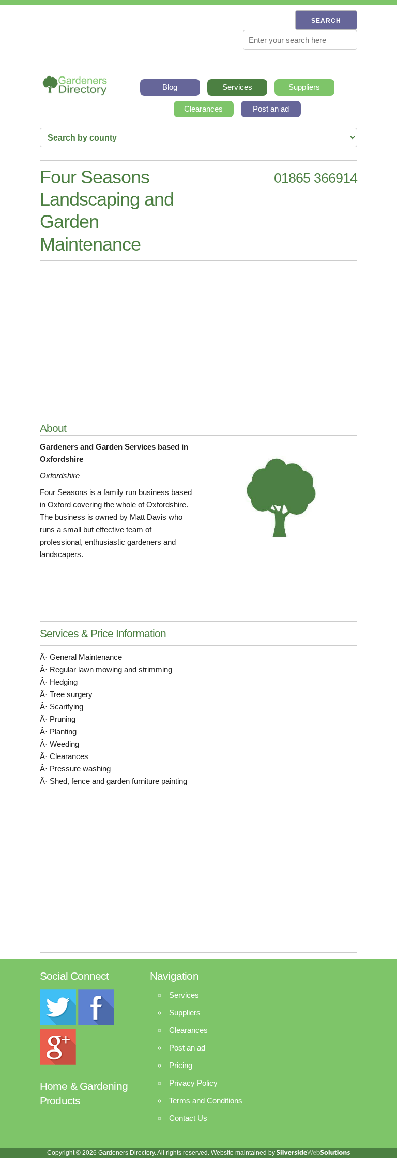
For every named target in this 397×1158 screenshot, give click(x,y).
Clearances (203, 108)
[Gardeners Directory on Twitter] (58, 1022)
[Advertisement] (198, 338)
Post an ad (271, 108)
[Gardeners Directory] (74, 82)
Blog (169, 87)
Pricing (180, 1065)
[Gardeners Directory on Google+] (58, 1062)
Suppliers (304, 87)
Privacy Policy (193, 1082)
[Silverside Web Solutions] (313, 1152)
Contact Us (188, 1118)
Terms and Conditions (205, 1100)
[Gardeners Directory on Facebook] (96, 1022)
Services (237, 87)
